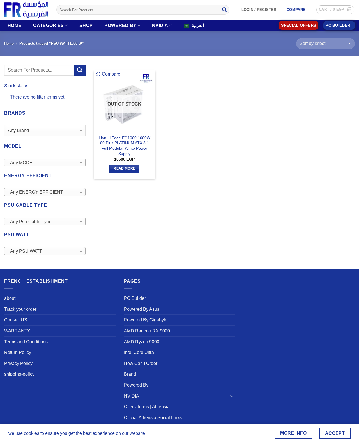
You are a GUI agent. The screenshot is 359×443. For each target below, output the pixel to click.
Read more (124, 168)
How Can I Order (140, 363)
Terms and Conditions (26, 341)
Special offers (298, 25)
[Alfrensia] (26, 9)
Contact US (15, 320)
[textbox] (43, 163)
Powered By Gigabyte (145, 320)
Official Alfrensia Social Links (153, 417)
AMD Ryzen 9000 (141, 341)
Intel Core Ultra (139, 352)
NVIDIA (160, 25)
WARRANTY (17, 330)
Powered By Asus (141, 309)
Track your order (20, 309)
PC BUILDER (338, 25)
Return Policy (17, 352)
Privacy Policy (18, 363)
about (9, 298)
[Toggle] (231, 395)
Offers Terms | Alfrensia (147, 406)
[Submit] (224, 10)
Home (14, 25)
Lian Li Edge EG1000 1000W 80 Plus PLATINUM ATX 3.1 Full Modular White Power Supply (124, 146)
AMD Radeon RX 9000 (147, 330)
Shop (86, 25)
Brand (130, 374)
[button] (335, 9)
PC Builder (135, 298)
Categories (48, 25)
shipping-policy (19, 374)
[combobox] (45, 162)
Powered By (120, 25)
